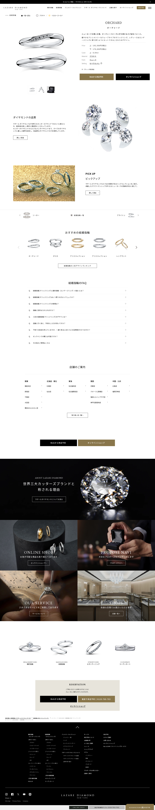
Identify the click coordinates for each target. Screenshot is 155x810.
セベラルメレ (95, 63)
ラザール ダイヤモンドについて (95, 7)
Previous (18, 247)
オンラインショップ (126, 7)
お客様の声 (87, 740)
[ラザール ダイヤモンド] (15, 8)
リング (65, 740)
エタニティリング (50, 778)
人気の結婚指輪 (49, 775)
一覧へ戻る (26, 15)
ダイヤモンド (89, 761)
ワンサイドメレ (34, 769)
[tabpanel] (36, 246)
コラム (86, 752)
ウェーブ (93, 60)
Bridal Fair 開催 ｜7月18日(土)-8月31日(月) (77, 2)
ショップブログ (88, 749)
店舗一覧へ (116, 614)
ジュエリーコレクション (73, 7)
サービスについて (38, 614)
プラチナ (42, 15)
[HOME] (77, 797)
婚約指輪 (50, 7)
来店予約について (89, 737)
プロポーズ (88, 764)
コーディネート (49, 781)
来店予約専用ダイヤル (106, 807)
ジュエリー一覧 (67, 737)
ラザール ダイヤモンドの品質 (71, 755)
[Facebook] (12, 794)
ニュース (86, 746)
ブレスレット (66, 749)
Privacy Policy (16, 801)
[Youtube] (24, 794)
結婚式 (87, 767)
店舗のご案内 (88, 773)
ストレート (32, 754)
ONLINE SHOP (79, 807)
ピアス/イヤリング (68, 746)
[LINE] (30, 794)
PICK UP (30, 781)
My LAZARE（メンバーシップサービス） (115, 746)
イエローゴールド (57, 15)
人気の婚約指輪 (32, 778)
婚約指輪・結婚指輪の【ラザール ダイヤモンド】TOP (18, 718)
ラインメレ (32, 775)
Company (25, 801)
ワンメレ (48, 766)
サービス (86, 734)
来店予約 (105, 734)
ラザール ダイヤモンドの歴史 (71, 758)
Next (136, 247)
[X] (18, 794)
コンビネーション (34, 748)
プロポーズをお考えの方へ (91, 770)
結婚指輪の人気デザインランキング (77, 266)
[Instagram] (6, 794)
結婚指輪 (59, 7)
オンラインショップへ (38, 563)
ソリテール (32, 766)
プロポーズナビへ (116, 563)
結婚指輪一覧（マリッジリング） (41, 718)
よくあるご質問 (88, 743)
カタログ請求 (107, 737)
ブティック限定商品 (89, 69)
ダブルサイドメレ (34, 772)
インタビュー (89, 755)
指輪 (87, 758)
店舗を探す (113, 7)
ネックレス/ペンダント (69, 743)
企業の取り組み (67, 761)
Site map (7, 801)
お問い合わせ (107, 740)
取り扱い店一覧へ (77, 415)
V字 (31, 760)
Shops (7, 798)
